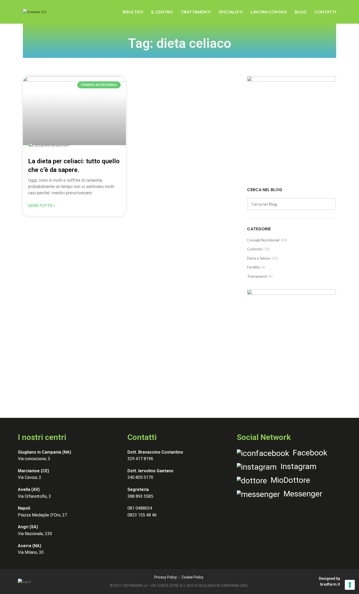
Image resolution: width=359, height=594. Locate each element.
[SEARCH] (328, 204)
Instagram (296, 466)
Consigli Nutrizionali (263, 240)
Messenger (301, 493)
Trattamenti (257, 276)
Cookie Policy (192, 577)
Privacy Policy (165, 577)
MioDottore (288, 480)
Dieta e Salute (258, 258)
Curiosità (254, 249)
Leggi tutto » (41, 206)
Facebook (308, 452)
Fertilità (253, 267)
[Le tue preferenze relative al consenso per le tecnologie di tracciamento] (350, 585)
